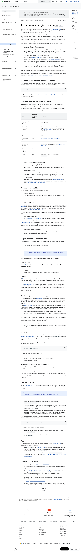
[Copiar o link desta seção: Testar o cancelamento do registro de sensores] (50, 364)
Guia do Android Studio (63, 526)
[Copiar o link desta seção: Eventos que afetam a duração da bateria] (52, 102)
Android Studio (69, 1)
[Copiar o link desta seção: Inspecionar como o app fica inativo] (48, 239)
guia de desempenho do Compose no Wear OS (41, 75)
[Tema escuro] (64, 88)
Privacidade (31, 532)
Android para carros (43, 532)
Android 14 (52, 530)
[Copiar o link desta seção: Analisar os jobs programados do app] (49, 296)
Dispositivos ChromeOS (41, 530)
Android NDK (62, 535)
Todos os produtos (66, 543)
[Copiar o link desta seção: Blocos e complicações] (39, 461)
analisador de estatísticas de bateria (45, 95)
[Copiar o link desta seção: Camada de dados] (35, 383)
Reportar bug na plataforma (74, 524)
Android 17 (52, 523)
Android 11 (52, 536)
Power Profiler (25, 264)
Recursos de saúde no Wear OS (28, 336)
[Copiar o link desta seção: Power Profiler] (31, 262)
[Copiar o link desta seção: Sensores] (29, 332)
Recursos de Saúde (56, 443)
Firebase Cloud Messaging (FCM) (34, 470)
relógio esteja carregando (55, 59)
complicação (46, 464)
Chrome (40, 543)
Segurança (21, 530)
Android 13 (52, 532)
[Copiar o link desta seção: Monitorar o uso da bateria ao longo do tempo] (56, 80)
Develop (4, 6)
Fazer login (76, 1)
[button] (7, 19)
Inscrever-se (64, 549)
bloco (37, 464)
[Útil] (64, 21)
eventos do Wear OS (36, 57)
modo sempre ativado (47, 129)
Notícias (20, 534)
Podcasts (20, 538)
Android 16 (52, 525)
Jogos (30, 523)
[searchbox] (9, 11)
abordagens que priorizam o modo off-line (35, 481)
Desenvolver (16, 1)
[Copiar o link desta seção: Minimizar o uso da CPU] (39, 188)
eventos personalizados (29, 284)
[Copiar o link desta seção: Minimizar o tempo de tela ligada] (46, 162)
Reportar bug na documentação (74, 527)
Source (20, 532)
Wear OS (16, 6)
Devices (10, 6)
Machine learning (32, 525)
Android (20, 525)
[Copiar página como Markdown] (60, 25)
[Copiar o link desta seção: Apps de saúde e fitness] (39, 441)
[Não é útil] (66, 21)
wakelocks (23, 206)
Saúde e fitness (32, 528)
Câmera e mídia (32, 530)
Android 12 (52, 534)
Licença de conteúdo (57, 499)
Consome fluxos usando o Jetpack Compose (50, 138)
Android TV (41, 534)
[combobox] (44, 1)
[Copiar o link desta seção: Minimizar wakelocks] (37, 202)
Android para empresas (21, 528)
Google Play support (75, 530)
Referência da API (63, 531)
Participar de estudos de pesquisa (75, 532)
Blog (19, 536)
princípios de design (56, 29)
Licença (26, 548)
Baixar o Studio (63, 533)
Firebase (46, 543)
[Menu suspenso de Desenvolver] (20, 1)
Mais (25, 1)
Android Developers (24, 20)
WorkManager (39, 298)
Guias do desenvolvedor (63, 529)
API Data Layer (29, 385)
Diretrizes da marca (33, 548)
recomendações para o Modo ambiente (36, 182)
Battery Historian (26, 222)
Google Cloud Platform (55, 543)
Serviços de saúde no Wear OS (36, 209)
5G (29, 534)
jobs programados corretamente (50, 470)
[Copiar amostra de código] (66, 88)
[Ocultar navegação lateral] (15, 549)
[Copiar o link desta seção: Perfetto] (27, 276)
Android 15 (52, 528)
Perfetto (24, 279)
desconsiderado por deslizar (33, 247)
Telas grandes (42, 525)
